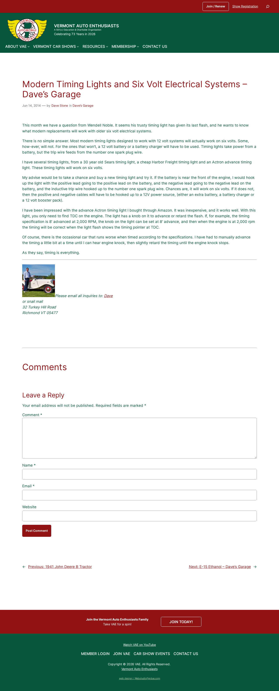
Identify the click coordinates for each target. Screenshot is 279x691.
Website (29, 507)
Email (28, 486)
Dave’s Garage (83, 105)
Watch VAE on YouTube (139, 645)
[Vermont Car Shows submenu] (78, 46)
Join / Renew (215, 6)
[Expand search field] (268, 6)
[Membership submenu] (138, 46)
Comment (32, 415)
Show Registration (245, 6)
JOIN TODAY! (181, 622)
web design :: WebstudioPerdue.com (139, 678)
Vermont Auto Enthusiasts (86, 25)
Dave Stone (59, 105)
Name (29, 465)
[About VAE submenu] (28, 46)
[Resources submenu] (107, 46)
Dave (108, 296)
